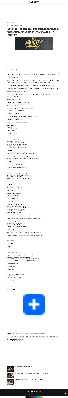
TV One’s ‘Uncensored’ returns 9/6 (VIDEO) (23, 366)
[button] (27, 397)
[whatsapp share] (19, 340)
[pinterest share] (15, 340)
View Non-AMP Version (37, 391)
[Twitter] (8, 292)
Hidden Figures (38, 336)
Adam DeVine (21, 336)
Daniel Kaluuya (31, 336)
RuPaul (47, 336)
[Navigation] (1, 1)
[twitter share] (10, 339)
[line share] (22, 340)
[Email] (11, 292)
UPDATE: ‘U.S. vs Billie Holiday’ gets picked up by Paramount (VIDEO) (29, 379)
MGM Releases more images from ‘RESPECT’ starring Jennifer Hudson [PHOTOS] (31, 373)
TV (57, 336)
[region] (33, 11)
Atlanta (26, 336)
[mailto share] (12, 340)
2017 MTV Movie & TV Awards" (13, 336)
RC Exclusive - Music (15, 22)
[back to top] (65, 393)
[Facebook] (7, 292)
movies (43, 336)
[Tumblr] (10, 292)
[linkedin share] (17, 340)
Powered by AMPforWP (34, 393)
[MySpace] (9, 292)
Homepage (9, 22)
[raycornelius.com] (34, 2)
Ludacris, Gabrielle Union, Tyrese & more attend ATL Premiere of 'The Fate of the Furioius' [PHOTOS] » (29, 333)
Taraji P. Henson (52, 336)
